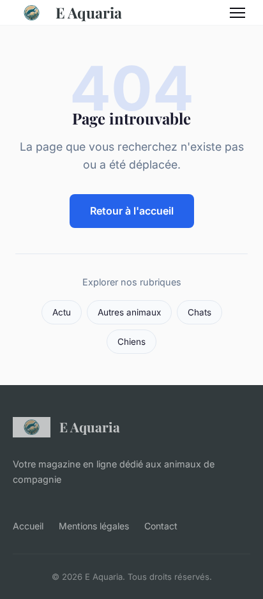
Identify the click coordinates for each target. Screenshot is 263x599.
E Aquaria (89, 12)
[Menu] (237, 13)
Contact (160, 525)
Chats (199, 312)
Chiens (131, 342)
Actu (61, 312)
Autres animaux (129, 312)
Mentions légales (94, 525)
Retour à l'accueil (132, 210)
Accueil (28, 525)
